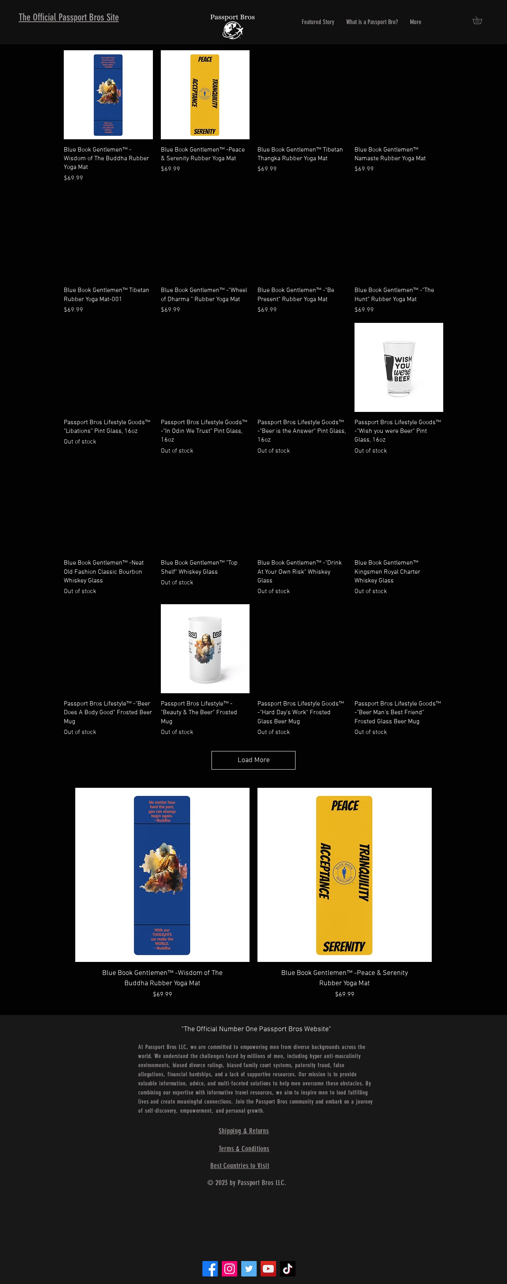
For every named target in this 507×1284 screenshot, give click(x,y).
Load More (254, 760)
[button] (481, 20)
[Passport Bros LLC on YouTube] (268, 1268)
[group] (253, 901)
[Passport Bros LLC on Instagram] (229, 1268)
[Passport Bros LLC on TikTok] (287, 1268)
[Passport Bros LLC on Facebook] (210, 1268)
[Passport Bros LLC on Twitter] (249, 1268)
